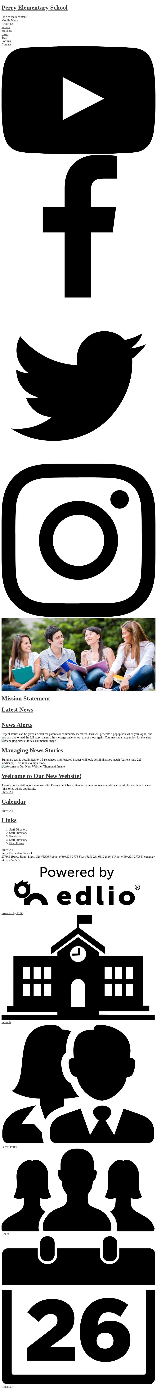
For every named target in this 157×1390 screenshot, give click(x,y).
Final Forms (16, 843)
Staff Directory (18, 829)
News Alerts (17, 724)
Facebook (15, 836)
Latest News (17, 709)
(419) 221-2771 (68, 856)
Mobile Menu (10, 20)
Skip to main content (14, 17)
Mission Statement (26, 698)
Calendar (14, 801)
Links (9, 820)
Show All (7, 792)
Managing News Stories (32, 750)
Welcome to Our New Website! (41, 775)
